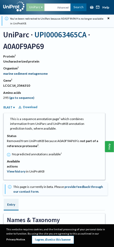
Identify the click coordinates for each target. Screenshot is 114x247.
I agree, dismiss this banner (53, 239)
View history (16, 171)
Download (30, 107)
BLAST (7, 107)
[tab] (11, 204)
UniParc (34, 7)
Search (78, 7)
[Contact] (98, 7)
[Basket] (92, 7)
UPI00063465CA (60, 34)
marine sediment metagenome (25, 74)
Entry (11, 204)
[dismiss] (108, 18)
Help (105, 7)
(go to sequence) (21, 98)
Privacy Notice (15, 239)
